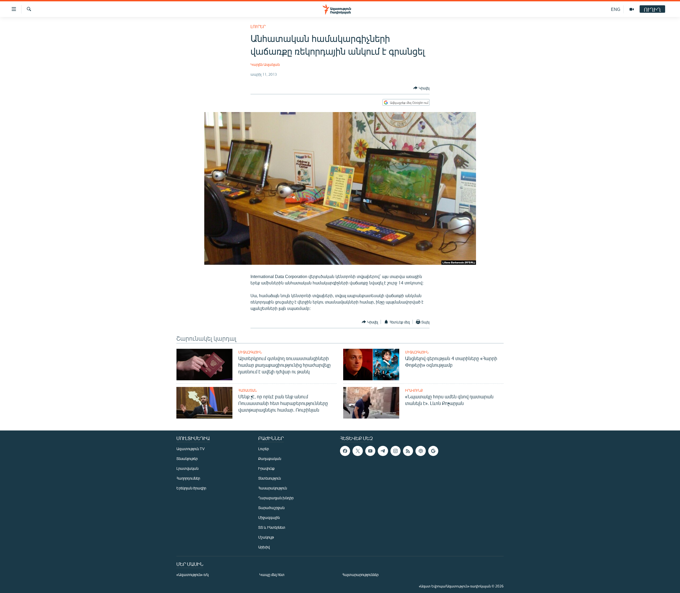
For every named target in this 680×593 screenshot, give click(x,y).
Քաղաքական (269, 458)
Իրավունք (414, 390)
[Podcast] (420, 451)
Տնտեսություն (269, 478)
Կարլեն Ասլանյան (265, 64)
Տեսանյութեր (187, 458)
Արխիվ (264, 547)
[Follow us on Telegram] (383, 451)
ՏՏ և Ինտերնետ (271, 527)
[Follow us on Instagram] (395, 451)
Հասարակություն (272, 488)
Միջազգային (250, 352)
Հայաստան (247, 390)
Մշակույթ (266, 537)
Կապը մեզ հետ (271, 574)
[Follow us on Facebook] (345, 451)
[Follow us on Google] (433, 451)
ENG (615, 9)
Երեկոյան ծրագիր (191, 488)
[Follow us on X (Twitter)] (357, 451)
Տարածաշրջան (271, 507)
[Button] (421, 88)
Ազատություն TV (190, 448)
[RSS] (408, 451)
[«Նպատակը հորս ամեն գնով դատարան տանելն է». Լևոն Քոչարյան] (371, 403)
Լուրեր (258, 26)
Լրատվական (187, 468)
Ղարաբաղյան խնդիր (276, 498)
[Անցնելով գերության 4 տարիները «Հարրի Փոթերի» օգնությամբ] (371, 364)
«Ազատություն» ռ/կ (192, 574)
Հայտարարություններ (360, 574)
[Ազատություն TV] (632, 9)
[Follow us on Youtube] (370, 451)
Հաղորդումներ (188, 478)
